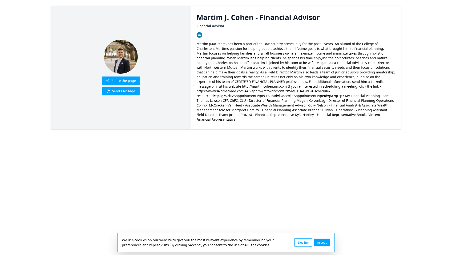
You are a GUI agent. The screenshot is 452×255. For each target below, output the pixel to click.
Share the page (124, 80)
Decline (303, 242)
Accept (322, 242)
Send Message (123, 91)
